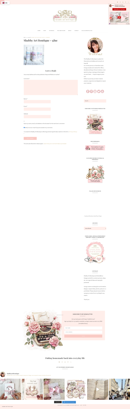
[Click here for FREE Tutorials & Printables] (95, 173)
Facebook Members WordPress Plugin (93, 216)
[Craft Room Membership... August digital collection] (75, 389)
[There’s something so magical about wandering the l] (119, 389)
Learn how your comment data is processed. (55, 143)
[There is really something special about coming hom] (97, 389)
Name (26, 99)
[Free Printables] (95, 148)
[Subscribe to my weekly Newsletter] (95, 134)
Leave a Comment (46, 37)
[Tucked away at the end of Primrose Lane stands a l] (54, 389)
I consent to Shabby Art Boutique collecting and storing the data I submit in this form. (50, 133)
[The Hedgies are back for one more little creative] (10, 389)
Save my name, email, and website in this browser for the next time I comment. (44, 123)
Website (26, 114)
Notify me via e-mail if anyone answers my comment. (39, 127)
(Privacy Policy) (73, 131)
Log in (84, 405)
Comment (27, 78)
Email (25, 106)
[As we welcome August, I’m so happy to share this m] (32, 389)
